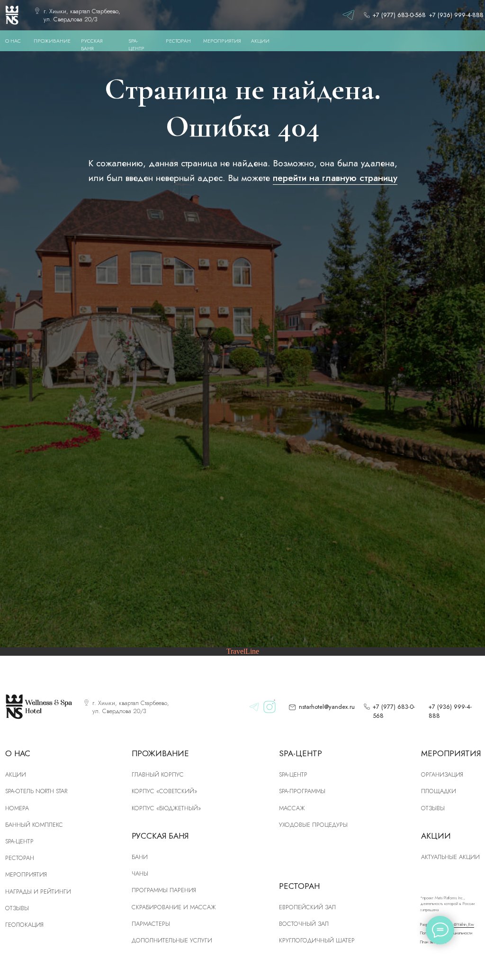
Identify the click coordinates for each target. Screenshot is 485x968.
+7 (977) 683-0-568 (399, 14)
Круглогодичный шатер (317, 940)
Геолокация (24, 924)
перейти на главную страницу (335, 177)
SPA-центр (19, 841)
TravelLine (242, 651)
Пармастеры (151, 923)
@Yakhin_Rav (464, 924)
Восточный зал (304, 923)
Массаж (292, 808)
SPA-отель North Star (36, 791)
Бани (140, 856)
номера (17, 808)
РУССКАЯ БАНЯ (92, 44)
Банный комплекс (34, 824)
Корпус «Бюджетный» (166, 808)
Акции (15, 774)
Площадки (438, 791)
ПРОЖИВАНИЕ (52, 41)
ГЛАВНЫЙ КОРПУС (158, 774)
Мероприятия (26, 874)
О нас (13, 41)
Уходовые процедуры (313, 824)
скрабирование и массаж (174, 907)
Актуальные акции (450, 856)
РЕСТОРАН (178, 41)
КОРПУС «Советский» (164, 791)
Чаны (140, 873)
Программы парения (164, 890)
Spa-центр (293, 774)
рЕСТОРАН (19, 857)
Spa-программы (302, 791)
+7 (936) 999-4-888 (456, 14)
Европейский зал (307, 907)
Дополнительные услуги (172, 940)
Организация (442, 774)
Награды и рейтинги (38, 891)
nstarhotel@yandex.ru (327, 706)
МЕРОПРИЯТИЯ (222, 41)
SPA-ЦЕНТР (136, 44)
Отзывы (17, 908)
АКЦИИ (260, 41)
